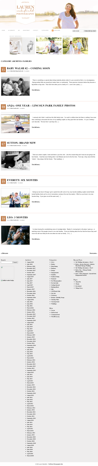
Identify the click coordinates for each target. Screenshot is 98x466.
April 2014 (30, 356)
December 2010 (31, 437)
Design (53, 270)
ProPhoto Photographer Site (56, 464)
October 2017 (30, 272)
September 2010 (31, 443)
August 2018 (30, 262)
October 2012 (30, 391)
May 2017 (29, 283)
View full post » (36, 90)
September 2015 (31, 320)
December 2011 (31, 412)
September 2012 (31, 393)
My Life (53, 293)
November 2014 (31, 341)
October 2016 (30, 295)
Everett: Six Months (22, 180)
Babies (12, 71)
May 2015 (29, 329)
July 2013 (29, 374)
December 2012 (31, 387)
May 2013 (29, 379)
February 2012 (31, 408)
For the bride (54, 283)
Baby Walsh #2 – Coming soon (28, 68)
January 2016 (31, 312)
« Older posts (4, 253)
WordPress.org (55, 316)
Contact (35, 30)
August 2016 (30, 299)
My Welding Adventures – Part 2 (84, 262)
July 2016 (29, 302)
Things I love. (79, 288)
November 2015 (31, 316)
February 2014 (31, 360)
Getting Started (55, 285)
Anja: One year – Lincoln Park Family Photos (41, 105)
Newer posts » (93, 253)
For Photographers (56, 281)
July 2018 (29, 264)
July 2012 (29, 397)
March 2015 (30, 333)
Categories (45, 30)
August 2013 (30, 372)
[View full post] (15, 86)
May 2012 (29, 401)
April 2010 (30, 453)
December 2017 (31, 268)
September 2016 (31, 297)
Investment (26, 30)
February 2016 (31, 310)
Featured (53, 279)
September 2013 (31, 370)
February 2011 (31, 433)
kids (22, 71)
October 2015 (30, 318)
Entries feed (54, 312)
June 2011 (30, 424)
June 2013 (30, 376)
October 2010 (30, 441)
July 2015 (29, 324)
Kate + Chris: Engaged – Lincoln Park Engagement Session (86, 274)
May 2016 (29, 306)
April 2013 (30, 381)
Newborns (19, 145)
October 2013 (30, 368)
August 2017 (30, 276)
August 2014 (30, 347)
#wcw (52, 262)
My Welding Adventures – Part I (84, 268)
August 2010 (30, 445)
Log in (53, 310)
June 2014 (30, 351)
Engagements (55, 272)
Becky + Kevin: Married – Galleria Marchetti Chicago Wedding (85, 265)
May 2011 (29, 426)
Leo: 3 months (17, 217)
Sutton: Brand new (21, 143)
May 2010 (29, 451)
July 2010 (29, 447)
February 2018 (31, 266)
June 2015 (30, 326)
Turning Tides (55, 299)
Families (20, 71)
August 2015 (30, 322)
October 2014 (30, 343)
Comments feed (55, 314)
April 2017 (30, 285)
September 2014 (31, 345)
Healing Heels (55, 287)
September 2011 (31, 418)
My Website (11, 30)
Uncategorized (55, 302)
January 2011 (31, 435)
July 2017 (29, 279)
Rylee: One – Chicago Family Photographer (83, 270)
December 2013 (31, 364)
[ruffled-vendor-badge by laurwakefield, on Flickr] (7, 280)
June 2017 (30, 281)
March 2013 (30, 383)
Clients (77, 284)
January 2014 (31, 362)
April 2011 (30, 428)
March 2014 (30, 358)
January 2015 (31, 337)
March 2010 (30, 456)
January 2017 (31, 289)
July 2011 (29, 422)
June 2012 (30, 399)
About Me (78, 282)
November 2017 (31, 270)
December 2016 (31, 291)
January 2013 (31, 385)
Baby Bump (15, 71)
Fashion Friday (55, 276)
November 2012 (31, 389)
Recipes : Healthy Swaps (57, 297)
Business (53, 268)
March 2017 (30, 287)
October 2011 (30, 416)
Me (19, 30)
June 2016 (30, 304)
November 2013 (31, 366)
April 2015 (30, 331)
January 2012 (31, 410)
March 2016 (30, 308)
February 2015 (31, 335)
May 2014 (29, 353)
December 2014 (31, 339)
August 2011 (30, 420)
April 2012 (30, 403)
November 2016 (31, 293)
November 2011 (31, 414)
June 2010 (30, 449)
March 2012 (30, 406)
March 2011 (30, 431)
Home (3, 30)
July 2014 (29, 349)
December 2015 (31, 314)
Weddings (54, 304)
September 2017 (31, 274)
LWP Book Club (55, 291)
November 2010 (31, 439)
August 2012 (30, 395)
